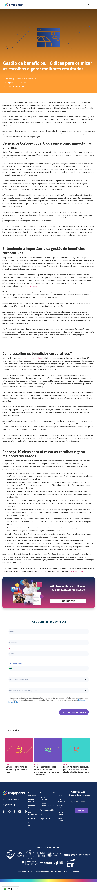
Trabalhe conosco (60, 819)
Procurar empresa (60, 806)
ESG (41, 814)
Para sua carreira (60, 813)
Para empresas (32, 794)
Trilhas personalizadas (45, 798)
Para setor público (32, 800)
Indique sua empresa (61, 794)
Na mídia (31, 818)
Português (10, 888)
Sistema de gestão (47, 810)
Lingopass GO (45, 818)
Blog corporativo (32, 813)
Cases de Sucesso (31, 806)
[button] (88, 4)
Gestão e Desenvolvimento (25, 79)
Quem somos (30, 824)
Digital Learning (9, 79)
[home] (14, 4)
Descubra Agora (77, 571)
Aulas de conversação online (47, 804)
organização (32, 286)
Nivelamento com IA (47, 793)
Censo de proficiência (61, 800)
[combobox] (10, 888)
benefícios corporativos (32, 358)
